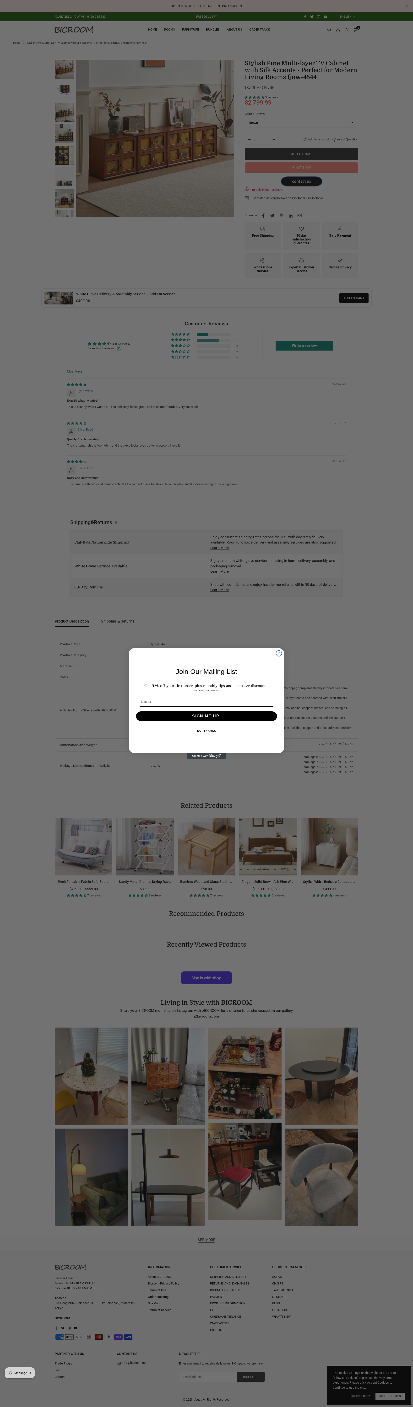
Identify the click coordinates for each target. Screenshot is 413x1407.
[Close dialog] (279, 653)
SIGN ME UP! (206, 716)
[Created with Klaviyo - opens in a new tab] (206, 756)
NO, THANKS (206, 730)
